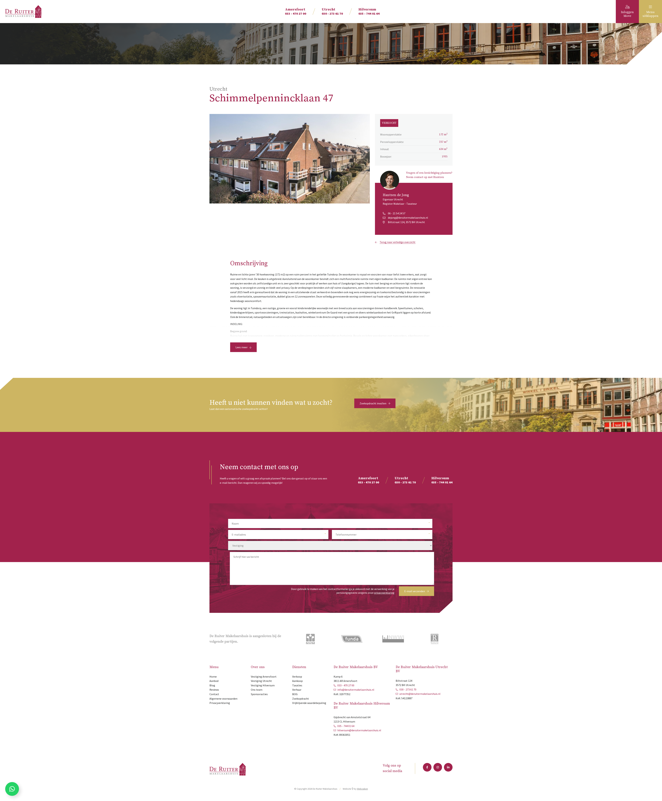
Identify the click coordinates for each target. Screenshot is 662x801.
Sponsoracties (259, 694)
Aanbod (213, 681)
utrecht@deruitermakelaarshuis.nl (419, 693)
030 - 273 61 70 (332, 11)
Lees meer (241, 347)
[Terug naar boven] (655, 794)
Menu (650, 14)
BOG (295, 694)
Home (213, 676)
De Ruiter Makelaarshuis (325, 788)
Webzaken (362, 788)
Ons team (256, 689)
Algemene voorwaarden (223, 698)
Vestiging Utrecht (261, 681)
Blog (212, 685)
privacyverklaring (384, 592)
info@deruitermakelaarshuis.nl (355, 689)
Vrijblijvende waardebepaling (309, 703)
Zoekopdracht (300, 698)
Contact (214, 694)
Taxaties (297, 685)
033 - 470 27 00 (295, 11)
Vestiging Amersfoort (264, 676)
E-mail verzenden (414, 591)
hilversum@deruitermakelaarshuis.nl (359, 730)
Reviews (214, 689)
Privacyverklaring (219, 703)
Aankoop (297, 681)
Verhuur (296, 689)
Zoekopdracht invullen (373, 403)
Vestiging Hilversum (263, 685)
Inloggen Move (627, 14)
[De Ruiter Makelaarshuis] (23, 11)
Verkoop (297, 676)
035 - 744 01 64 (369, 11)
